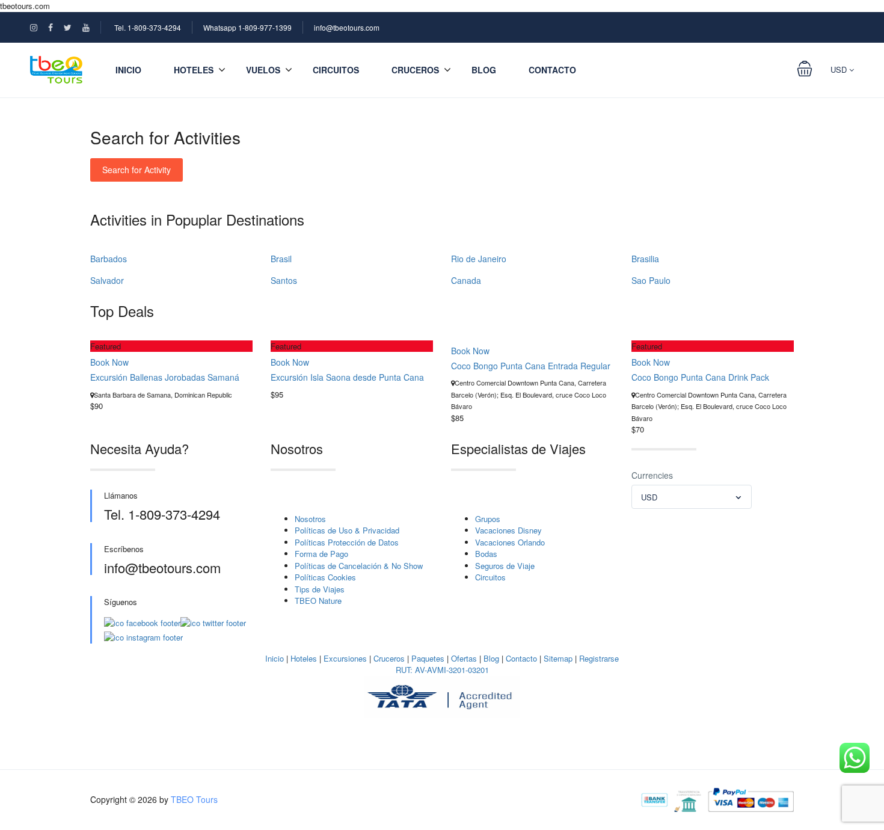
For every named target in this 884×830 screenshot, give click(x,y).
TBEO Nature (318, 600)
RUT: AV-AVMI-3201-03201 (442, 669)
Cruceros (415, 70)
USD (839, 69)
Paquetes (427, 658)
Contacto (552, 70)
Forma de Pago (321, 553)
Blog (483, 70)
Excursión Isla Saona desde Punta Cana (347, 377)
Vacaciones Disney (508, 530)
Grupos (487, 518)
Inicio (128, 70)
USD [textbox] (649, 497)
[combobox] (691, 497)
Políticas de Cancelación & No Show (359, 565)
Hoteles (303, 658)
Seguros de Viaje (505, 565)
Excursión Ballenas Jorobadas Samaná (164, 377)
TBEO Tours (194, 799)
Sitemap (558, 658)
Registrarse (599, 658)
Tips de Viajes (320, 589)
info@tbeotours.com (346, 27)
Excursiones (345, 658)
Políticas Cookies (325, 577)
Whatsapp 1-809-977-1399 (247, 27)
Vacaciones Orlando (510, 542)
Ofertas (464, 658)
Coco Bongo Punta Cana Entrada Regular (530, 366)
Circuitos (336, 70)
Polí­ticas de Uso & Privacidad (347, 530)
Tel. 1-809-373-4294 (147, 27)
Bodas (486, 553)
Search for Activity (136, 170)
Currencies (652, 475)
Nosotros (310, 518)
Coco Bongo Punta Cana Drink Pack (700, 377)
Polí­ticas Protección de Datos (347, 542)
